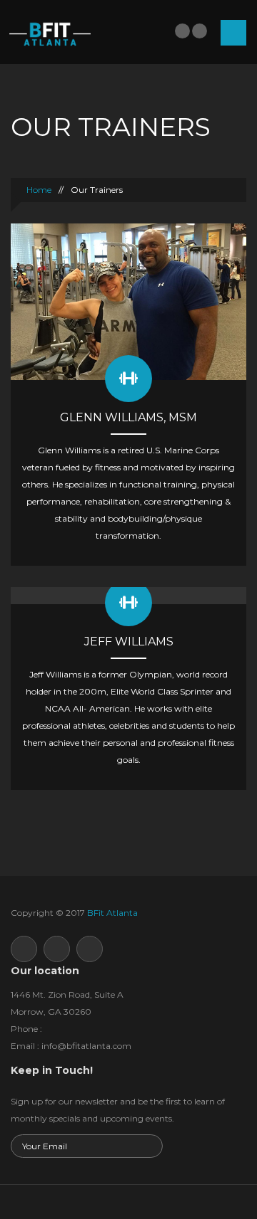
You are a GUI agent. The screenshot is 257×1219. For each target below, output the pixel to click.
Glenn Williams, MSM (128, 417)
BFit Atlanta (112, 912)
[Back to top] (129, 1201)
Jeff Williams (128, 641)
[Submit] (150, 1146)
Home (37, 189)
